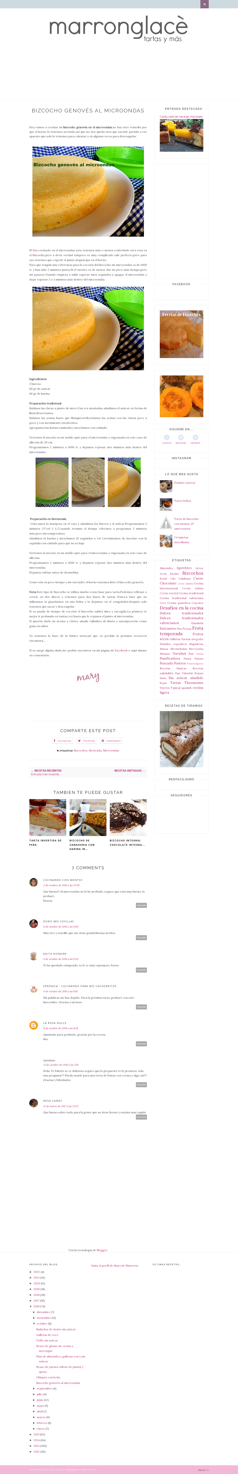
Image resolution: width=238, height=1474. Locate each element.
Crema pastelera (178, 603)
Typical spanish (181, 688)
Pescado (166, 663)
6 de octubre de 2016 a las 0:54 (60, 959)
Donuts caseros (184, 482)
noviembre (44, 1318)
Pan (191, 653)
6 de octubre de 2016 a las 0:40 (60, 926)
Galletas (175, 639)
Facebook (121, 650)
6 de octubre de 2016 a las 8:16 (60, 991)
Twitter (89, 741)
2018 (36, 1295)
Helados (165, 644)
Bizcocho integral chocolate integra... (127, 842)
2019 (36, 1289)
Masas (164, 649)
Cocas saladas (185, 583)
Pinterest (195, 443)
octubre (42, 1323)
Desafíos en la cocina (181, 608)
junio (40, 1400)
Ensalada (197, 623)
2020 (37, 1283)
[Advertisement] (104, 75)
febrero (42, 1423)
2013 (36, 1446)
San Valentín (184, 673)
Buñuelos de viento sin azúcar (56, 1329)
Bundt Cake (168, 578)
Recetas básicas (173, 668)
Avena (163, 573)
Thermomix (193, 683)
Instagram (181, 443)
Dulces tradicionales (181, 613)
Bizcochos (80, 750)
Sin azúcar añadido (186, 678)
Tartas (175, 683)
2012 (36, 1451)
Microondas (111, 750)
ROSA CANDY (52, 1100)
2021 (36, 1277)
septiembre (45, 1388)
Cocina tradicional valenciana (181, 598)
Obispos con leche (48, 1377)
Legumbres (180, 644)
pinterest (113, 741)
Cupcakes (197, 603)
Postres (180, 663)
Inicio (202, 1470)
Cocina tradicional (191, 593)
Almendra (166, 568)
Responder (141, 905)
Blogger (102, 1250)
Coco (163, 603)
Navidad (179, 653)
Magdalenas (196, 644)
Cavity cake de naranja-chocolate (181, 116)
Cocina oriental (169, 593)
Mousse (165, 653)
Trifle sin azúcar (47, 1340)
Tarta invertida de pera (45, 842)
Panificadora (170, 658)
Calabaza (185, 578)
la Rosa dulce (55, 1023)
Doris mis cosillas (58, 921)
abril (40, 1411)
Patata (198, 658)
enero (41, 1428)
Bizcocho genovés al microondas (58, 1383)
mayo (41, 1405)
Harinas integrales (192, 639)
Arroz (199, 568)
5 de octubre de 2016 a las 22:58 (61, 885)
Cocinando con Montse (62, 880)
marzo (41, 1417)
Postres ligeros (195, 663)
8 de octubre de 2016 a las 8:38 (60, 1028)
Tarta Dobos (182, 500)
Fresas (186, 628)
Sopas (163, 683)
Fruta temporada (181, 630)
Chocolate (168, 583)
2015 (36, 1434)
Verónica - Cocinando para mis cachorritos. (80, 986)
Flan (179, 628)
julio (40, 1394)
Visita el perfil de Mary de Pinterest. (115, 1265)
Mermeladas (178, 649)
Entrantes (168, 628)
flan (35, 250)
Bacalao (174, 573)
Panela (199, 653)
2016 (36, 1306)
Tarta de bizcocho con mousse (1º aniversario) (186, 523)
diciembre (44, 1312)
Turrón (165, 688)
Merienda (95, 750)
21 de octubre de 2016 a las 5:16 (60, 1064)
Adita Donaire (55, 953)
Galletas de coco (47, 1335)
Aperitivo (184, 568)
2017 (36, 1300)
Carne (198, 578)
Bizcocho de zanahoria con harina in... (82, 845)
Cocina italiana (192, 588)
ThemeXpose (71, 1469)
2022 (37, 1272)
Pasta (187, 658)
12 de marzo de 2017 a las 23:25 (60, 1106)
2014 (36, 1440)
